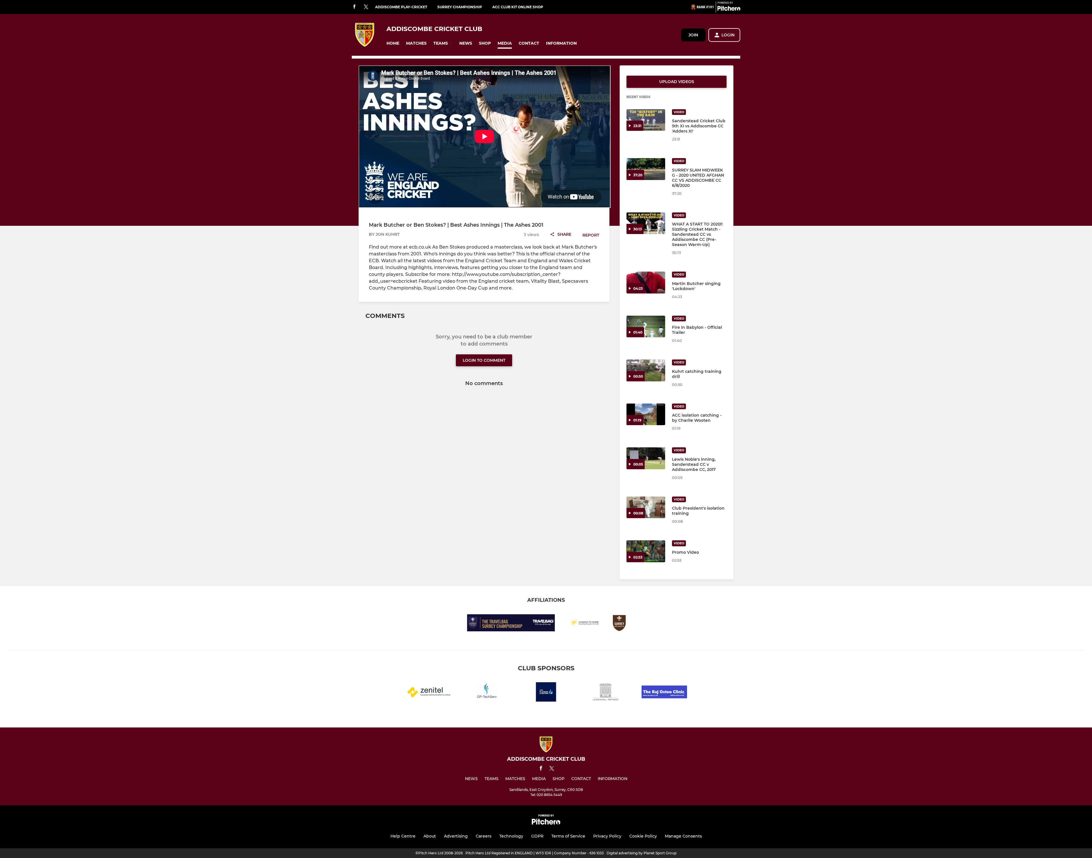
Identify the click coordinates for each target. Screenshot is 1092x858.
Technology (511, 836)
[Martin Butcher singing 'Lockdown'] (645, 282)
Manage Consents (683, 836)
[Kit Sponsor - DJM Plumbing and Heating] (546, 693)
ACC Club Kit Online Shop (517, 7)
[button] (393, 43)
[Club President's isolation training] (645, 507)
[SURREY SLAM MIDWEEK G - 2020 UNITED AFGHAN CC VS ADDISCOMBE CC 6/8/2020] (645, 169)
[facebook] (354, 7)
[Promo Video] (645, 551)
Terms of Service (568, 836)
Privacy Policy (607, 836)
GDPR (537, 836)
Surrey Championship (459, 7)
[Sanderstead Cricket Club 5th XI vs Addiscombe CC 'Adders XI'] (645, 120)
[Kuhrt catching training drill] (645, 370)
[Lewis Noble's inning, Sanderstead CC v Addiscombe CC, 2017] (645, 458)
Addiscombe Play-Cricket (401, 7)
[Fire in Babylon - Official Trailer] (645, 327)
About (429, 836)
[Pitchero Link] (728, 9)
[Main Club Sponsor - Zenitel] (427, 693)
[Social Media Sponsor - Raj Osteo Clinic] (664, 693)
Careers (483, 836)
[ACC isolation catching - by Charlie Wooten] (645, 414)
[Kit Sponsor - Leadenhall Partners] (605, 693)
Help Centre (402, 836)
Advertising (456, 836)
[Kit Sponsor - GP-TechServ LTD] (487, 693)
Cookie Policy (643, 836)
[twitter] (366, 7)
